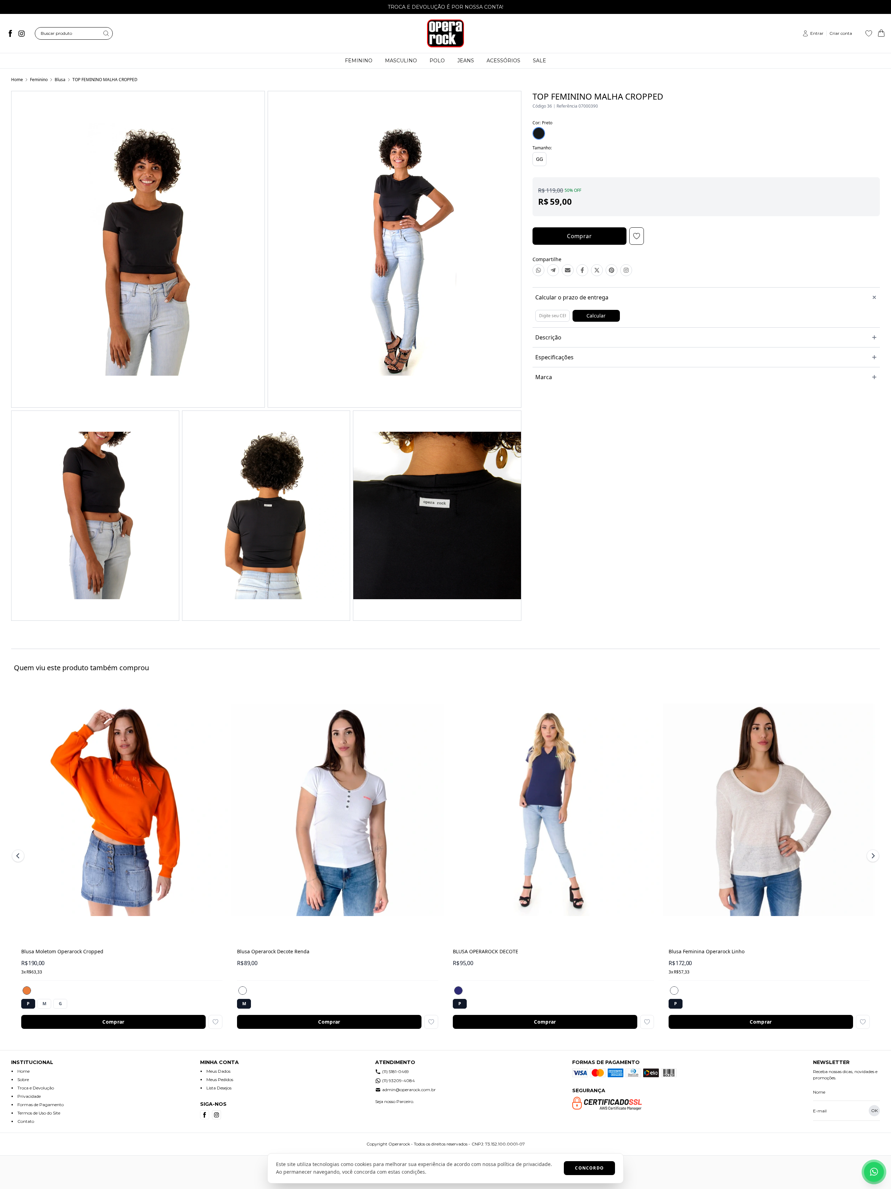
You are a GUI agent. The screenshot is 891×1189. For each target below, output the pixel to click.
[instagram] (21, 33)
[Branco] (242, 990)
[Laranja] (26, 990)
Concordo (589, 1168)
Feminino (39, 80)
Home (17, 80)
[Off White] (674, 990)
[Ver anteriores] (19, 856)
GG (539, 159)
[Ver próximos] (872, 856)
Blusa (60, 80)
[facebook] (10, 33)
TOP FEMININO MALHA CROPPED (104, 80)
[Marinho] (458, 990)
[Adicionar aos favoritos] (215, 1022)
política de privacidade (524, 1164)
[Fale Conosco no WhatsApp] (874, 1172)
